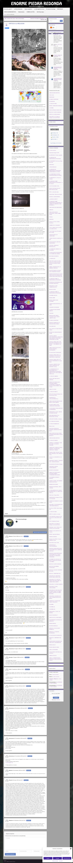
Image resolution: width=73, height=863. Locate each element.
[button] (70, 848)
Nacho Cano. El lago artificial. (54, 495)
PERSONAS (51, 219)
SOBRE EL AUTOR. (31, 11)
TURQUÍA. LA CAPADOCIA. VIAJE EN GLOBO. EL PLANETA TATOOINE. (55, 444)
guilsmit (10, 770)
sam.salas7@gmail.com (9, 762)
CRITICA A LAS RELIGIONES (54, 114)
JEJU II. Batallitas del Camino (54, 521)
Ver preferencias (67, 858)
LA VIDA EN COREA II (53, 391)
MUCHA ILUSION (52, 289)
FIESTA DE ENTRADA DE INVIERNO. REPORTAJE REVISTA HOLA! (55, 429)
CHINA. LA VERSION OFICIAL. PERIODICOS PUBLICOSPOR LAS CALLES (55, 659)
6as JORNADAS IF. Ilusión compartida (58, 68)
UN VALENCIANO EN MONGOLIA (55, 635)
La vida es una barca (52, 150)
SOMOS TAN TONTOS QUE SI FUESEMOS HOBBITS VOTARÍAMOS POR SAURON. (54, 473)
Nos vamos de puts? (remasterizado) (55, 352)
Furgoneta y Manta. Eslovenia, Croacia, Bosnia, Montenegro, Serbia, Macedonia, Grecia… (56, 453)
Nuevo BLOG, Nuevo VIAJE (54, 542)
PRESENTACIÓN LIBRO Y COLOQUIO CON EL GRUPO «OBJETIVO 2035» (54, 316)
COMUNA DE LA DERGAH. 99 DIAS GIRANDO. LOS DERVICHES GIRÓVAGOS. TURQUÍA (55, 448)
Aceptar (48, 858)
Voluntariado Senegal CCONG (54, 152)
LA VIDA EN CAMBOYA (53, 376)
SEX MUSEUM (52, 101)
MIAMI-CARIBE (52, 297)
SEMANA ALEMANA (53, 536)
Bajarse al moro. (52, 426)
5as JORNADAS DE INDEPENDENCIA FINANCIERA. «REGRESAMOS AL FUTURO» (55, 170)
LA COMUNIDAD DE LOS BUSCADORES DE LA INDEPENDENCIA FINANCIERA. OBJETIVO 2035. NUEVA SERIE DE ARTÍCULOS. (55, 371)
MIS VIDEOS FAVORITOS (54, 256)
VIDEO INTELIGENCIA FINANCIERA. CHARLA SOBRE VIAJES (55, 213)
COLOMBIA (51, 107)
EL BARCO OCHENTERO (53, 99)
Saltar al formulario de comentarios (39, 532)
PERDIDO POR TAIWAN (53, 484)
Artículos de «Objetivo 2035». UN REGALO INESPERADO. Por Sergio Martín (55, 360)
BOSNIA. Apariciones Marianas (54, 534)
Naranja (10, 657)
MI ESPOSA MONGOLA (53, 625)
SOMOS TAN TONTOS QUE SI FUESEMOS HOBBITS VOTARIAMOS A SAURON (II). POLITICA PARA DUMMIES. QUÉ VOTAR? (55, 384)
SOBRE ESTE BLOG (53, 655)
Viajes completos (28, 9)
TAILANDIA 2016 (52, 326)
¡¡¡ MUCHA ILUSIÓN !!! (53, 199)
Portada (5, 14)
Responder (26, 536)
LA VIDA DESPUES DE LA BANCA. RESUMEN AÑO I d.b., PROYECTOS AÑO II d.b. (55, 491)
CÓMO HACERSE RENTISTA (10, 11)
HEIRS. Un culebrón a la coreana (54, 514)
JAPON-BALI (51, 164)
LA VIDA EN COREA (53, 103)
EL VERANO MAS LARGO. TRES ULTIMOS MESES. (15, 18)
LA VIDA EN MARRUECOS (54, 423)
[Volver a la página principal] (36, 4)
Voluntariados (21, 11)
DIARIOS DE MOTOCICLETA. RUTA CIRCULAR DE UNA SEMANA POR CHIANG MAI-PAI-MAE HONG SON (55, 275)
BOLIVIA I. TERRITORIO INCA (55, 573)
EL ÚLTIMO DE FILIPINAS (54, 421)
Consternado (51, 313)
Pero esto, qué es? (8, 9)
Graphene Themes (12, 861)
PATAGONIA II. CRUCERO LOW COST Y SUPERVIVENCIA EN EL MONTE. (55, 597)
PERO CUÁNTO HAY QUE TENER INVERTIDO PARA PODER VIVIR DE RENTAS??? (56, 434)
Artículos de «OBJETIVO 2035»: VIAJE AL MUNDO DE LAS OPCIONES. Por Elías (54, 365)
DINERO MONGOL (52, 623)
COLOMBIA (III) (52, 609)
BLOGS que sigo (40, 11)
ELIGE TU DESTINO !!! (53, 615)
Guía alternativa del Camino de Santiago (55, 464)
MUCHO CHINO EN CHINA (54, 647)
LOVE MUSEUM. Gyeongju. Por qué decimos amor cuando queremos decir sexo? (55, 517)
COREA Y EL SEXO (52, 389)
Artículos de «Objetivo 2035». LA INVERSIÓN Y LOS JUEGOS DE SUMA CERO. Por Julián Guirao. (55, 356)
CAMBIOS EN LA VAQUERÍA (54, 225)
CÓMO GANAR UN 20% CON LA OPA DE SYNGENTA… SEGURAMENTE (55, 348)
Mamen (10, 536)
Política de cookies (55, 860)
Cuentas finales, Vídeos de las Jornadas (55, 194)
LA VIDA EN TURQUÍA (53, 440)
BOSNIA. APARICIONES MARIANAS (55, 105)
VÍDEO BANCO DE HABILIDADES (55, 207)
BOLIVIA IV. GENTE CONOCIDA (55, 112)
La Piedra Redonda (18, 9)
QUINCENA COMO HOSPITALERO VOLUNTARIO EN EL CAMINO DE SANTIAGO (55, 549)
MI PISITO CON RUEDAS (53, 470)
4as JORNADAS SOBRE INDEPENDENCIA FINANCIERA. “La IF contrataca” (56, 182)
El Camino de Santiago (50, 9)
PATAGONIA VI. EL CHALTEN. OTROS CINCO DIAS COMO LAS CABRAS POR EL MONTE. (55, 580)
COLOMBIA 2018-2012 (53, 295)
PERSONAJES (60, 9)
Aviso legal (60, 860)
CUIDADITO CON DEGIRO (54, 307)
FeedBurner (58, 699)
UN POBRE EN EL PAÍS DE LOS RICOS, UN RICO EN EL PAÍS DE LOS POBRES (55, 560)
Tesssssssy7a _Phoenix (57, 55)
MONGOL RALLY (52, 644)
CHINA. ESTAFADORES (53, 649)
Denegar (57, 858)
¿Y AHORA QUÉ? (52, 258)
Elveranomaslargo (57, 78)
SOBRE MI (51, 209)
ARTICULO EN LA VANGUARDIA (55, 617)
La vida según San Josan (39, 9)
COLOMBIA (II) (52, 606)
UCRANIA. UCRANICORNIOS (54, 196)
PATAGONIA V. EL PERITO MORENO (56, 584)
